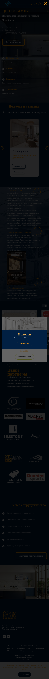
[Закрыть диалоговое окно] (45, 3)
